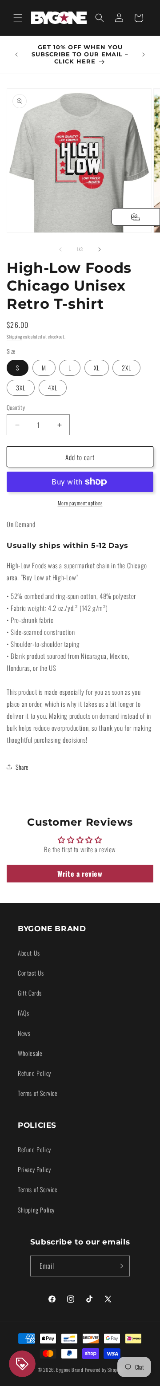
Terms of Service (38, 1093)
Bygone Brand (69, 1369)
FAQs (23, 1012)
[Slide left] (60, 249)
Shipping (14, 336)
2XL (126, 367)
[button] (18, 18)
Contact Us (31, 972)
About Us (29, 952)
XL (97, 367)
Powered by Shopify (104, 1369)
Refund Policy (34, 1073)
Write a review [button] (79, 873)
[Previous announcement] (16, 54)
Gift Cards (30, 992)
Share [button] (22, 767)
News (24, 1033)
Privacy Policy (34, 1169)
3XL (20, 387)
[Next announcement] (143, 54)
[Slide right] (99, 249)
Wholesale (30, 1053)
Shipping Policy (36, 1209)
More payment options (80, 503)
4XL (52, 387)
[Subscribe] (119, 1266)
